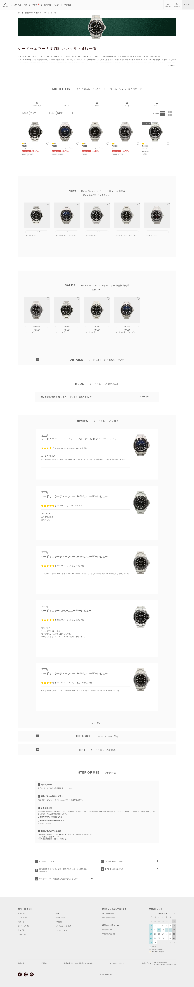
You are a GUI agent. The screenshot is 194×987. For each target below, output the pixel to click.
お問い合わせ (147, 963)
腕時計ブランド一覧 (31, 13)
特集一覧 (21, 922)
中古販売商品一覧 (108, 934)
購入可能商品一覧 (108, 918)
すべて (33, 113)
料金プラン (22, 930)
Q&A (57, 913)
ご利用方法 (22, 934)
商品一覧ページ (43, 800)
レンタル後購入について (111, 913)
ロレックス (42, 13)
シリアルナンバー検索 (63, 926)
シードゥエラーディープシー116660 (62, 496)
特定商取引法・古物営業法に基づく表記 (78, 963)
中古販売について (108, 930)
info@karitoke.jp (162, 962)
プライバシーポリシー (117, 963)
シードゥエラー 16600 (54, 610)
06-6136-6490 (161, 964)
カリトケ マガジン (62, 930)
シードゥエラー (27, 148)
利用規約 (59, 922)
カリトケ (20, 13)
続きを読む (172, 65)
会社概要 (21, 963)
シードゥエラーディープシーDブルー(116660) (68, 438)
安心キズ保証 (60, 918)
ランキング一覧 (23, 926)
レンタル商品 (22, 918)
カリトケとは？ (23, 913)
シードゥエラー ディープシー (62, 148)
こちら (44, 788)
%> (35, 131)
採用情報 (44, 963)
